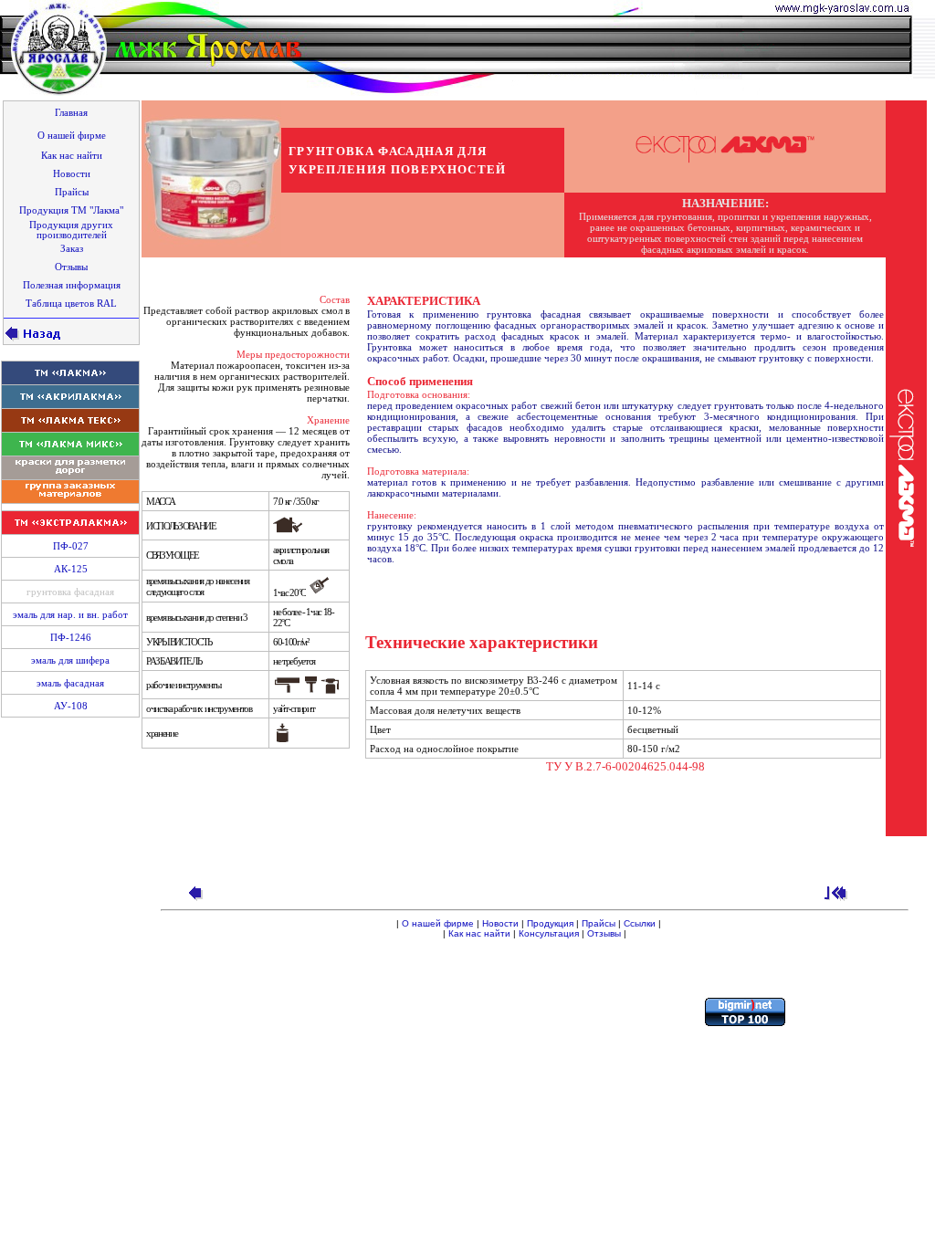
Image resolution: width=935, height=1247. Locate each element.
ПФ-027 (71, 546)
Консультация (549, 933)
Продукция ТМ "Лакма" (71, 210)
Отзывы (604, 933)
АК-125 (71, 569)
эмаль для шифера (70, 660)
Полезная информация (72, 285)
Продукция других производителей (71, 230)
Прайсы (598, 923)
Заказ (71, 249)
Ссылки (640, 923)
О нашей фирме (438, 923)
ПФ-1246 (70, 638)
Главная (71, 113)
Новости (500, 923)
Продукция (550, 923)
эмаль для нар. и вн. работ (70, 615)
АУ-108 (71, 706)
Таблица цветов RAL (71, 304)
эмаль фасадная (70, 683)
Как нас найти (479, 933)
